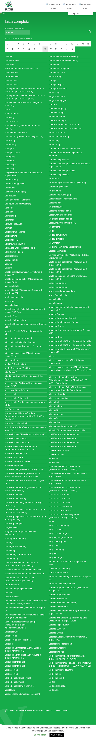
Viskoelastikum (56, 299)
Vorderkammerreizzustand (61, 670)
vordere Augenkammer (59, 595)
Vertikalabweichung (58, 235)
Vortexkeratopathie (57, 686)
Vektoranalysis (12, 84)
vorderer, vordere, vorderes (17, 461)
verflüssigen (10, 165)
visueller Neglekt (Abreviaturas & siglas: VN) (70, 345)
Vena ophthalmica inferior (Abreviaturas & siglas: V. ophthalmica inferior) (24, 90)
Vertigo (52, 231)
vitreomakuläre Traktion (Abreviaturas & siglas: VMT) (67, 482)
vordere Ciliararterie (58, 607)
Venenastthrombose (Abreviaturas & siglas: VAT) (25, 609)
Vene (7, 110)
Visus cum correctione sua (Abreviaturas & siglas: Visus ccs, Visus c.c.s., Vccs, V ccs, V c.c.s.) (70, 370)
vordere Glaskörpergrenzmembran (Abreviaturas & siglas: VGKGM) (21, 447)
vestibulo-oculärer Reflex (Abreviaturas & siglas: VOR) (68, 263)
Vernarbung (10, 216)
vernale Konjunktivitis (59, 175)
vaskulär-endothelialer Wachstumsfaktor (23, 570)
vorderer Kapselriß (57, 648)
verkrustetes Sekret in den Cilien (64, 125)
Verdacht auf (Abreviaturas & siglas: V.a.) (24, 137)
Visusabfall (54, 402)
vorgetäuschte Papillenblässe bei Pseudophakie (20, 533)
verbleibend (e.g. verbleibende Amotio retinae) (22, 127)
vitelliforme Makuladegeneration (64, 442)
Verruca (8, 228)
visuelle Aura (11, 316)
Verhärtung (10, 188)
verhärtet (53, 104)
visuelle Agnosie (56, 314)
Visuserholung (11, 360)
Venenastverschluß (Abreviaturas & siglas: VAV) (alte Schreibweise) (24, 616)
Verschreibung (55, 207)
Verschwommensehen (15, 232)
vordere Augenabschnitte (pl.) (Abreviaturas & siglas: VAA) (69, 589)
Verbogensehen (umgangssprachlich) (22, 694)
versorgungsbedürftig (15, 244)
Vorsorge (9, 543)
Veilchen (9, 593)
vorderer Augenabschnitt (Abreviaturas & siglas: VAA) (68, 638)
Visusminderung (56, 406)
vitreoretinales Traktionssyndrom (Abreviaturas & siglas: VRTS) (64, 516)
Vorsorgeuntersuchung (15, 547)
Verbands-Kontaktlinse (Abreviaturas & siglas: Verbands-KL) (23, 656)
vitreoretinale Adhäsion (59, 498)
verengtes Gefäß (12, 153)
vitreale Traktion (56, 454)
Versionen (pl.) (11, 240)
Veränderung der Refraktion (18, 640)
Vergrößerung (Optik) (14, 184)
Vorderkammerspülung (15, 498)
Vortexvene (54, 690)
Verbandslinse (11, 122)
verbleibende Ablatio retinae (18, 678)
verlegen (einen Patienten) (17, 200)
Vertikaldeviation (57, 239)
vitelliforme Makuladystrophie (62, 446)
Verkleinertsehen (57, 117)
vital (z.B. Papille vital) (15, 364)
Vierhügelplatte (12, 286)
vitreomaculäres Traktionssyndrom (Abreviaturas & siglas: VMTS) (65, 467)
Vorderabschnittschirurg (16, 438)
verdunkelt (54, 64)
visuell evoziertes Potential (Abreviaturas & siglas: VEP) (69, 308)
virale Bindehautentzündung (62, 291)
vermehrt (9, 208)
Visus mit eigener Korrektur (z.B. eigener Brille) (24, 347)
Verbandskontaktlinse (15, 666)
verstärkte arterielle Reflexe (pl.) (20, 248)
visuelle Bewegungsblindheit (62, 318)
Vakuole (8, 56)
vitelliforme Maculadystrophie (62, 438)
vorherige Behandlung (15, 539)
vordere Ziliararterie (14, 457)
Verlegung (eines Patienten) (18, 204)
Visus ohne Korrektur (59, 398)
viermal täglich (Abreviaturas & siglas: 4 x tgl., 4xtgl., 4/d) (24, 291)
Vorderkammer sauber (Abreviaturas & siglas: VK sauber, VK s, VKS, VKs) (22, 475)
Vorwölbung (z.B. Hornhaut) (18, 555)
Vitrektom (53, 458)
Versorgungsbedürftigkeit (60, 219)
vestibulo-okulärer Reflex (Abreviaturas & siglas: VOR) (68, 270)
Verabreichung (11, 632)
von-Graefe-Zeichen (58, 573)
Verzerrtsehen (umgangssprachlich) (65, 247)
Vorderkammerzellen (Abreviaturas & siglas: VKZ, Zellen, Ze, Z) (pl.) (25, 511)
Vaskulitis (9, 64)
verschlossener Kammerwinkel (63, 199)
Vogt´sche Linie (12, 409)
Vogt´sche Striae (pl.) (59, 534)
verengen (9, 149)
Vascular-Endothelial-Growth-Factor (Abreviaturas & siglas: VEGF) (21, 564)
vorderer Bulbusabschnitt (60, 644)
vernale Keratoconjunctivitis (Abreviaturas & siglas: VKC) (69, 165)
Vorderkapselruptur (14, 523)
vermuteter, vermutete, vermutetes (64, 149)
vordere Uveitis (56, 633)
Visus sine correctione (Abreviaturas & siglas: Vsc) (23, 354)
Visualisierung (55, 303)
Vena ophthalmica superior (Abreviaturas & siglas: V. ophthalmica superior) (25, 97)
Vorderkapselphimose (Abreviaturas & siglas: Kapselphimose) (26, 518)
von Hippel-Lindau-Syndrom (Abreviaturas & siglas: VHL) (25, 428)
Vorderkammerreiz (13, 494)
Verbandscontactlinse (15, 662)
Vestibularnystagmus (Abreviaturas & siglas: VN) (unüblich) (69, 256)
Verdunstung (55, 76)
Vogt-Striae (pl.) (56, 558)
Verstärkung (54, 227)
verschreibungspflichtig (60, 211)
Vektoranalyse (11, 80)
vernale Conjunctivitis (59, 160)
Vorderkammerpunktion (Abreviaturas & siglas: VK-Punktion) (23, 489)
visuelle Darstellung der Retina (63, 322)
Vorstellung (10, 551)
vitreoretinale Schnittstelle (17, 398)
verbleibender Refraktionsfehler (19, 686)
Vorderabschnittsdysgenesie (62, 584)
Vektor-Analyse (12, 597)
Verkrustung (10, 196)
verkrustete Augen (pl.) (15, 192)
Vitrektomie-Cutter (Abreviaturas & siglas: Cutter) (24, 377)
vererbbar (9, 161)
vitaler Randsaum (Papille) (17, 368)
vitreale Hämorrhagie (59, 450)
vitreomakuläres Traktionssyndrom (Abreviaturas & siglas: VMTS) (65, 489)
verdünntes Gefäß (57, 72)
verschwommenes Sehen (60, 215)
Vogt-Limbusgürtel (57, 542)
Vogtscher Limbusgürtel (16, 423)
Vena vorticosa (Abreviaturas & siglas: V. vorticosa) (24, 104)
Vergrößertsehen (57, 96)
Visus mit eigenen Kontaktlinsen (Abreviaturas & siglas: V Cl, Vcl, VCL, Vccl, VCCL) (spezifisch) (69, 380)
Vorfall (52, 682)
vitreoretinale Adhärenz (60, 494)
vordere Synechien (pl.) (16, 453)
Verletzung (54, 141)
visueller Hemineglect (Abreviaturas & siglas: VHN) (26, 325)
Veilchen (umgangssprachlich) (19, 589)
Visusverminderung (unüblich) (63, 426)
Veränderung (11, 636)
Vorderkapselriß (56, 678)
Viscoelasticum (12, 305)
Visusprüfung (55, 410)
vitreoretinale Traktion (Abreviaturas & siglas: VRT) (26, 403)
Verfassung (54, 92)
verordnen (9, 220)
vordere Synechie (57, 629)
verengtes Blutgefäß (58, 88)
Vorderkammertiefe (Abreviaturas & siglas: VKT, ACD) (24, 504)
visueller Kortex (56, 337)
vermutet (9, 212)
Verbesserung (11, 670)
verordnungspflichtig (58, 187)
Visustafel (53, 418)
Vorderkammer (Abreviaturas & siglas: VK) (24, 469)
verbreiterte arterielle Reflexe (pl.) (64, 56)
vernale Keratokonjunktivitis (62, 171)
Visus (51, 356)
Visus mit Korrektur (58, 394)
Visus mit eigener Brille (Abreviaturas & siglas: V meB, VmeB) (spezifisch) (67, 388)
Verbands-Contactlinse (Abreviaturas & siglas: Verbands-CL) (23, 649)
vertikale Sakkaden (14, 252)
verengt (52, 80)
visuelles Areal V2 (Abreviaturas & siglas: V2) (24, 332)
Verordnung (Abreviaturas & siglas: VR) (67, 183)
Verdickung (10, 141)
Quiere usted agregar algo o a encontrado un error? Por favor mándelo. (38, 710)
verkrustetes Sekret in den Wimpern (65, 129)
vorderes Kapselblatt (14, 465)
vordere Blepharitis (58, 599)
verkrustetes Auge (57, 121)
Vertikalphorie (11, 256)
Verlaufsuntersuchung (59, 137)
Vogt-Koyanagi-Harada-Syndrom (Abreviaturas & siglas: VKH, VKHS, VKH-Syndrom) (24, 416)
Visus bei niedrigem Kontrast (18, 338)
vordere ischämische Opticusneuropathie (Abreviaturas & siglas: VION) (68, 619)
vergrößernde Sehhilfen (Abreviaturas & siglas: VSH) (23, 174)
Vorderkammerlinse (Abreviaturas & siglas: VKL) (25, 482)
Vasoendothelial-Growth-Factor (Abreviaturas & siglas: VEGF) (19, 579)
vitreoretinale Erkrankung (60, 506)
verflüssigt (9, 169)
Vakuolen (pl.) (11, 559)
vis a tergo (9, 301)
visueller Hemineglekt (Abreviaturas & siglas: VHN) (70, 331)
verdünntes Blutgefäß (59, 68)
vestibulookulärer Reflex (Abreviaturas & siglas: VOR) (24, 280)
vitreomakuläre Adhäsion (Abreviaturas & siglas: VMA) (68, 475)
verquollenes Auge (13, 224)
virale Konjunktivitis (58, 295)
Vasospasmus (11, 72)
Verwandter (54, 243)
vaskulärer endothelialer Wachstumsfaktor (24, 574)
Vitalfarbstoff (11, 372)
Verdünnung (10, 145)
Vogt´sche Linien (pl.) (59, 525)
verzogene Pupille (57, 251)
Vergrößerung (11, 180)
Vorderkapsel (55, 674)
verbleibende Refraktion (16, 133)
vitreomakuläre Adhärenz (16, 390)
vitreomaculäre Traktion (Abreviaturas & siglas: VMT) (23, 384)
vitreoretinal (10, 394)
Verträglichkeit (11, 260)
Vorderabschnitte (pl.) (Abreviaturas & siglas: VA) (70, 578)
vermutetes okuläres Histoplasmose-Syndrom (66, 154)
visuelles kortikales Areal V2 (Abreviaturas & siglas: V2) (69, 350)
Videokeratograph (57, 283)
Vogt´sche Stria (56, 530)
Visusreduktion (56, 414)
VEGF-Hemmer (12, 76)
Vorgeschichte (11, 527)
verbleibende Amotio (14, 682)
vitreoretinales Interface (60, 510)
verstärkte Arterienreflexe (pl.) (62, 223)
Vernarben (54, 179)
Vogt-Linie (53, 546)
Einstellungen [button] (40, 735)
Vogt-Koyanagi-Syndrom (60, 538)
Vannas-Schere (12, 60)
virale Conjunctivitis (14, 297)
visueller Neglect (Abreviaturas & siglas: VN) (70, 341)
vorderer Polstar (56, 652)
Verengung (10, 157)
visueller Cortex (56, 326)
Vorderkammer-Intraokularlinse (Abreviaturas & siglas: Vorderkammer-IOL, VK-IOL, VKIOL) (70, 664)
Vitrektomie (54, 462)
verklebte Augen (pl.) (58, 109)
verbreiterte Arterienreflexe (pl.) (63, 60)
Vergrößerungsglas (58, 100)
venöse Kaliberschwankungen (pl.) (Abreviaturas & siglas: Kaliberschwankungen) (21, 625)
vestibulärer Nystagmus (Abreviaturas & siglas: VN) (23, 273)
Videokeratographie (58, 287)
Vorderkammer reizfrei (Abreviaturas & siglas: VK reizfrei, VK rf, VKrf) (67, 657)
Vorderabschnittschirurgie (17, 442)
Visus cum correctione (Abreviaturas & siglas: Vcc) (67, 361)
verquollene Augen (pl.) (60, 195)
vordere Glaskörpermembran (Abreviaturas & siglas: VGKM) (70, 612)
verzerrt (8, 268)
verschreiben (55, 203)
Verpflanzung (55, 191)
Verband (9, 644)
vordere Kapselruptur (59, 625)
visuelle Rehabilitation (15, 320)
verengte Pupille (56, 84)
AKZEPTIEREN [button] (57, 735)
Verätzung (9, 118)
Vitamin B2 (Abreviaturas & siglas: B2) (67, 430)
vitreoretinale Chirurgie (59, 502)
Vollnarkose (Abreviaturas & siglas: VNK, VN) (68, 563)
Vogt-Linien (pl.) (56, 550)
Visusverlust (54, 422)
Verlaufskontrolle (57, 133)
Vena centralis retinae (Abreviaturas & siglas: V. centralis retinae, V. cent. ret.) (26, 602)
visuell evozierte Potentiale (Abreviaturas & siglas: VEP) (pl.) (25, 310)
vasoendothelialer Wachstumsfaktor (21, 68)
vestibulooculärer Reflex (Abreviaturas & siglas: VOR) (68, 277)
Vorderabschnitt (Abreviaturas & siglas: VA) (25, 434)
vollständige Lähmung (59, 569)
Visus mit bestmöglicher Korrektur (20, 342)
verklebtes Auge (56, 113)
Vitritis (52, 521)
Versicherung (11, 236)
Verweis (8, 264)
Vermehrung (54, 145)
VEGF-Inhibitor (12, 585)
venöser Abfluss (12, 114)
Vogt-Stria (53, 554)
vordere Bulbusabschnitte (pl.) (63, 603)
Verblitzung (10, 690)
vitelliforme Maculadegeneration (64, 434)
